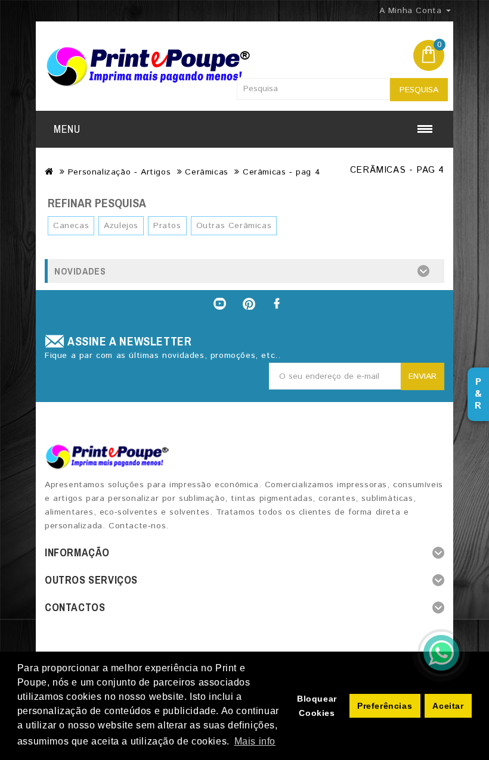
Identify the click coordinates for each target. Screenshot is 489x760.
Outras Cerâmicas (234, 226)
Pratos (167, 226)
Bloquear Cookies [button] (317, 706)
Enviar (422, 376)
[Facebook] (278, 304)
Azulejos (121, 226)
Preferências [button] (384, 706)
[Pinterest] (249, 304)
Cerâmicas (206, 172)
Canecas (71, 226)
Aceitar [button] (447, 706)
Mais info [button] (255, 741)
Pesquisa (419, 90)
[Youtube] (219, 304)
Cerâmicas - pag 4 (281, 172)
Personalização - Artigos (119, 172)
